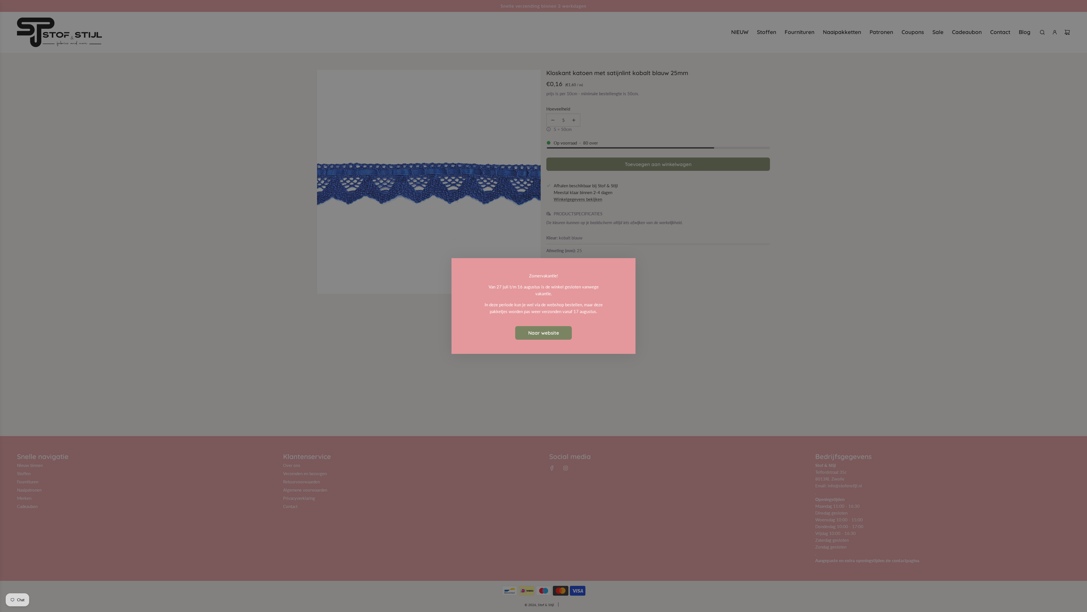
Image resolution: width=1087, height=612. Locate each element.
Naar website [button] (543, 333)
